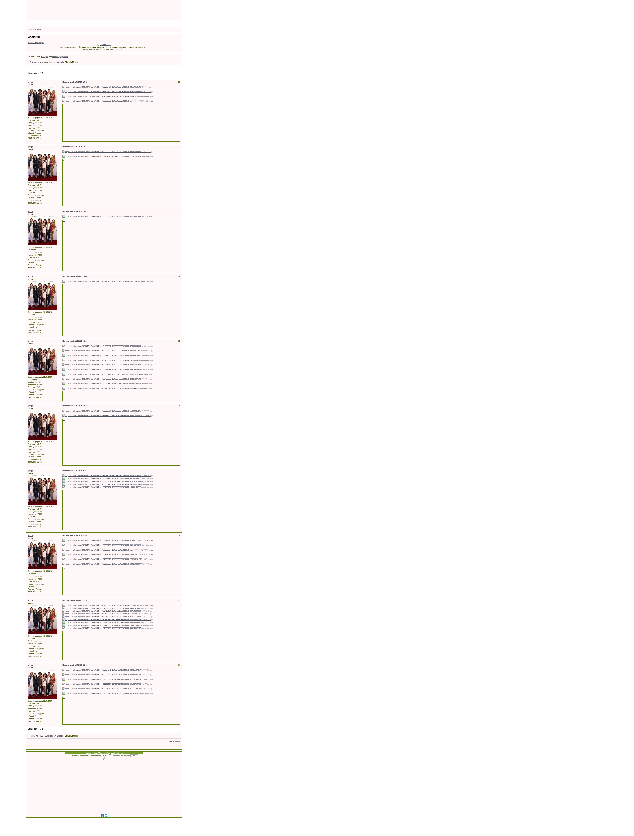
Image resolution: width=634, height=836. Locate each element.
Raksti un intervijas (153, 22)
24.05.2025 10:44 (80, 276)
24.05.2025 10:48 (80, 406)
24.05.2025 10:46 (80, 341)
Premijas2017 (134, 22)
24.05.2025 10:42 (80, 82)
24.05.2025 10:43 (80, 211)
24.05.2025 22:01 (80, 665)
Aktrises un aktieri (54, 62)
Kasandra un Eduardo (99, 756)
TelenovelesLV (36, 62)
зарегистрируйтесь (60, 57)
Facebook (120, 22)
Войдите (44, 57)
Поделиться (67, 82)
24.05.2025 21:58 (80, 600)
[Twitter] (106, 815)
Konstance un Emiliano (121, 756)
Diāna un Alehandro (80, 756)
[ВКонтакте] (102, 815)
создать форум (173, 741)
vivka (30, 82)
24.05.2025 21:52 (80, 471)
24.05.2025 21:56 (80, 535)
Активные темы (34, 29)
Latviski (59, 22)
